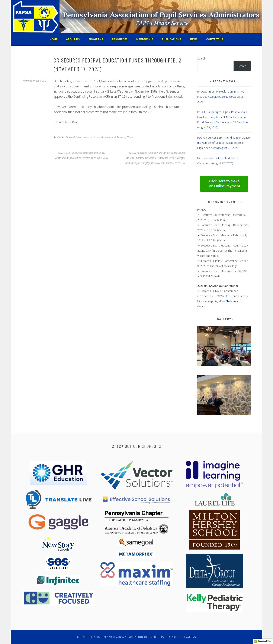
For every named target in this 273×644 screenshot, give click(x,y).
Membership (144, 39)
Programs (96, 39)
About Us (73, 39)
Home (53, 39)
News (193, 39)
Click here (231, 301)
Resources (120, 39)
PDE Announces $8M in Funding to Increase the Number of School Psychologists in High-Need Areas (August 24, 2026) (223, 143)
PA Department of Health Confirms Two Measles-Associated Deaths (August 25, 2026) (221, 97)
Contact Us (214, 39)
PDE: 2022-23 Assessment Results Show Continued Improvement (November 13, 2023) (81, 155)
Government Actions (113, 137)
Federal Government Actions (83, 137)
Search (201, 58)
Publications (171, 39)
